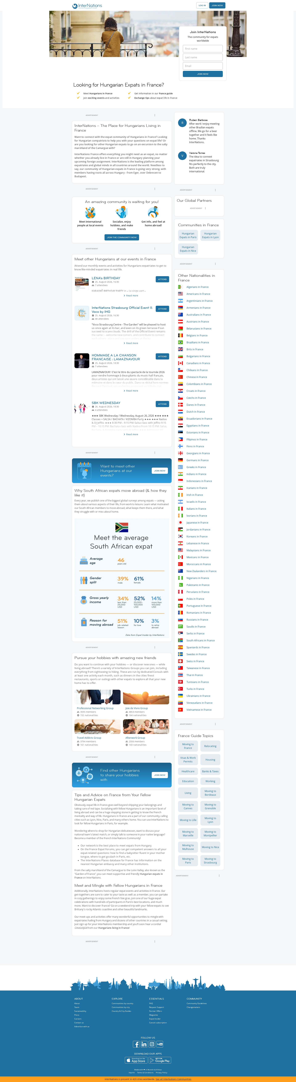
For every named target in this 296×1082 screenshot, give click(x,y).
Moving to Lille (188, 820)
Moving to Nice (210, 847)
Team (76, 1007)
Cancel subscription (158, 1022)
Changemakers (193, 1007)
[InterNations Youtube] (159, 1044)
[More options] (155, 115)
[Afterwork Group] (147, 733)
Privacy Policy (161, 1072)
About (77, 1003)
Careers (77, 1018)
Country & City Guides (121, 1011)
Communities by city (121, 1007)
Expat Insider (155, 1018)
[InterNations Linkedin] (144, 1044)
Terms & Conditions (145, 1072)
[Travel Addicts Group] (98, 733)
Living (188, 793)
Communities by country (122, 1003)
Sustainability (80, 1011)
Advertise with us (81, 1026)
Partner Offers (155, 1011)
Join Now (217, 5)
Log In (202, 5)
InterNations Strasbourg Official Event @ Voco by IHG (122, 309)
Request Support (156, 1007)
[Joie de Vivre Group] (147, 703)
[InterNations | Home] (86, 6)
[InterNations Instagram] (152, 1044)
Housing (210, 759)
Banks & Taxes (210, 771)
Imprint (132, 1072)
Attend (162, 279)
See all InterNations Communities (173, 1079)
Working (210, 781)
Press (76, 1015)
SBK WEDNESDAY (106, 403)
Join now (202, 74)
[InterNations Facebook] (136, 1044)
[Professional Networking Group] (98, 703)
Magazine (153, 1015)
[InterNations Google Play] (160, 1060)
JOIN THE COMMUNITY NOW (122, 237)
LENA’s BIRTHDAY (106, 278)
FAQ (151, 1003)
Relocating (210, 746)
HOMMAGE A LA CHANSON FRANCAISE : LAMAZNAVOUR (116, 357)
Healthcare (188, 771)
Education (188, 781)
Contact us (79, 1022)
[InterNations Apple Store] (136, 1060)
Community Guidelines (197, 1003)
